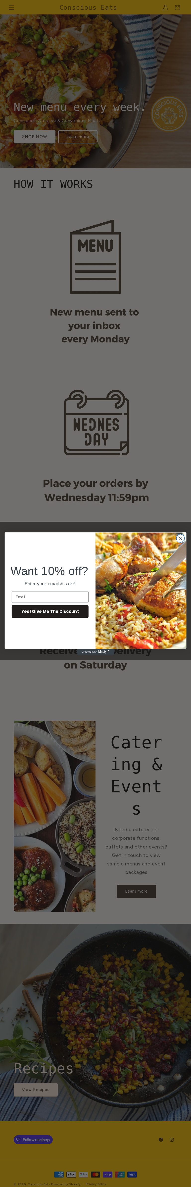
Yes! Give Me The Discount (50, 611)
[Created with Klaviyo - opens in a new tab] (95, 652)
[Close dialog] (180, 538)
